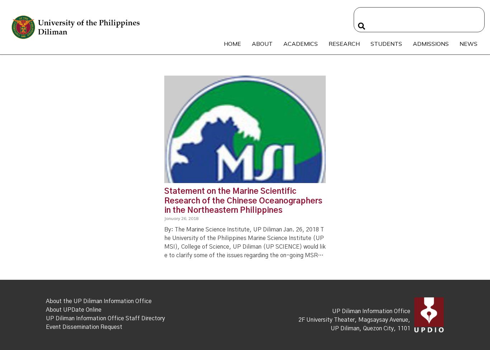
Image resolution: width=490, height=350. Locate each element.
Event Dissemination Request (84, 327)
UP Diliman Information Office (371, 311)
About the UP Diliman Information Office (99, 301)
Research (344, 43)
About (262, 43)
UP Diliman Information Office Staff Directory (105, 318)
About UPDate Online (74, 310)
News (468, 43)
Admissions (431, 43)
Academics (300, 43)
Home (232, 43)
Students (386, 43)
